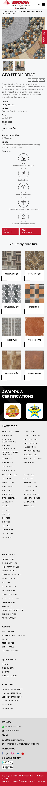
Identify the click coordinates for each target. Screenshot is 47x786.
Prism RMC (7, 705)
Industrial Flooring (33, 459)
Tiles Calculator (32, 435)
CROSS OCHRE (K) (12, 373)
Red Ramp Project (10, 651)
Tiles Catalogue (9, 676)
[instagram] (11, 753)
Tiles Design (7, 486)
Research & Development (13, 635)
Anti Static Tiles (10, 578)
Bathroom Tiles (9, 498)
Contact (6, 672)
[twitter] (33, 80)
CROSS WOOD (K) (12, 274)
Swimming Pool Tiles (11, 575)
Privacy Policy (27, 781)
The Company (8, 631)
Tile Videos (7, 435)
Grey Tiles (28, 479)
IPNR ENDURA (7, 709)
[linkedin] (16, 753)
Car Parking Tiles (32, 451)
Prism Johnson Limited (12, 689)
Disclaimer (40, 781)
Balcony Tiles (30, 447)
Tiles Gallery (8, 668)
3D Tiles (5, 506)
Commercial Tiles (32, 498)
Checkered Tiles (31, 494)
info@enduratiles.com (13, 739)
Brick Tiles (29, 490)
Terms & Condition (10, 781)
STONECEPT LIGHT (12, 340)
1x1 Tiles (5, 510)
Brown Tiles (7, 530)
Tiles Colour (30, 431)
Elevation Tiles (9, 586)
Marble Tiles (8, 502)
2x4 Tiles (6, 518)
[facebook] (2, 753)
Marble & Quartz (10, 701)
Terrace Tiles (8, 470)
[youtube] (21, 753)
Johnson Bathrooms (12, 697)
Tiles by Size (7, 462)
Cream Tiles (7, 533)
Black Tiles (29, 475)
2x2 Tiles (6, 514)
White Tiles (7, 494)
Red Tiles (6, 526)
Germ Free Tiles (9, 614)
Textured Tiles (30, 486)
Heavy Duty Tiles (9, 595)
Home (4, 11)
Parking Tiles (8, 559)
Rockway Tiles (9, 618)
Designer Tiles (15, 11)
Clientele (6, 639)
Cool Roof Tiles (9, 563)
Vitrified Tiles (8, 459)
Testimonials (8, 643)
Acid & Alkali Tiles (10, 599)
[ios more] (7, 767)
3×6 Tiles (6, 522)
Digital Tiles (8, 466)
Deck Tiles (6, 479)
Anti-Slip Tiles (30, 443)
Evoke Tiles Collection (13, 610)
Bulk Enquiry (44, 37)
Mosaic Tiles (8, 482)
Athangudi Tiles (9, 475)
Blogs (5, 664)
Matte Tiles (29, 506)
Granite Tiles (30, 482)
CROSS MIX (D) (34, 307)
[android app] (7, 762)
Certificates (8, 647)
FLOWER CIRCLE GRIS (11, 307)
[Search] (38, 4)
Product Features (10, 431)
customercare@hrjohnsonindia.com (20, 743)
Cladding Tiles (30, 455)
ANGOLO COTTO (34, 340)
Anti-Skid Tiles (30, 439)
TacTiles (6, 582)
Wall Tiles (6, 490)
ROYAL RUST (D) (34, 274)
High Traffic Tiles (10, 567)
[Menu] (43, 4)
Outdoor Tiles (8, 591)
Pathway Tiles (30, 502)
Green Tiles (7, 537)
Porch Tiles (29, 462)
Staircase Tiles (9, 571)
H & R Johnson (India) (12, 693)
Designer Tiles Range (31, 11)
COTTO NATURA (34, 373)
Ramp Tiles (7, 606)
